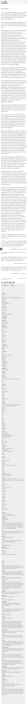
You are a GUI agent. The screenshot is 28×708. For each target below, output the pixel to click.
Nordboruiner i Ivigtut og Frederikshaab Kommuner (6, 279)
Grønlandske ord (5, 285)
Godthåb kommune (22, 278)
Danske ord (13, 285)
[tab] (2, 282)
